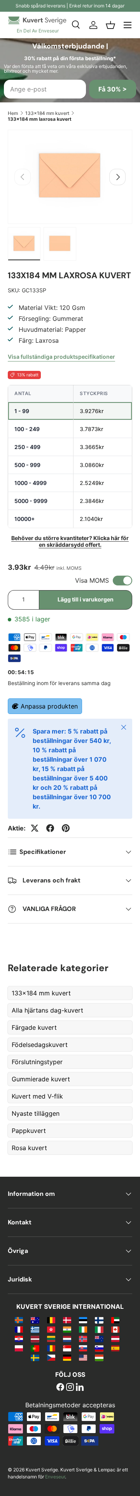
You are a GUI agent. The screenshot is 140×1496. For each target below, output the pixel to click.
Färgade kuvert (34, 1027)
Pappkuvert (29, 1131)
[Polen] (19, 1348)
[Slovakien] (83, 1348)
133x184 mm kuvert (47, 113)
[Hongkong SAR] (51, 1329)
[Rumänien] (51, 1348)
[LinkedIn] (80, 1388)
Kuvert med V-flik (37, 1096)
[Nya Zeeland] (99, 1338)
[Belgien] (51, 1320)
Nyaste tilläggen (36, 1113)
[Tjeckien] (51, 1357)
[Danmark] (67, 1320)
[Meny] (127, 25)
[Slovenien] (99, 1348)
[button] (110, 25)
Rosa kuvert (29, 1148)
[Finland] (99, 1320)
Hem (13, 113)
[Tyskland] (67, 1357)
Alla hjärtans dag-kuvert (47, 1010)
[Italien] (99, 1329)
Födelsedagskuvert (40, 1045)
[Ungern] (99, 1357)
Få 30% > (112, 89)
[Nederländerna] (67, 1338)
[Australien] (35, 1320)
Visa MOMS (92, 580)
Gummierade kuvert (41, 1079)
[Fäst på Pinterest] (66, 828)
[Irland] (83, 1329)
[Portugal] (35, 1348)
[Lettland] (35, 1338)
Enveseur (55, 1477)
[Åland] (19, 1320)
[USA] (83, 1357)
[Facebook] (60, 1388)
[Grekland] (35, 1329)
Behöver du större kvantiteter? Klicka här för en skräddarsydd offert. (70, 541)
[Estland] (83, 1320)
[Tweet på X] (34, 828)
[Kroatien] (19, 1338)
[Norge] (83, 1338)
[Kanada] (115, 1329)
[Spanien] (115, 1348)
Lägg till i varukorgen (86, 599)
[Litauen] (51, 1338)
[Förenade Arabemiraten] (115, 1320)
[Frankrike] (19, 1329)
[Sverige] (35, 1357)
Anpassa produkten (49, 706)
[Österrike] (115, 1338)
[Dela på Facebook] (50, 828)
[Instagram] (70, 1388)
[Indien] (67, 1329)
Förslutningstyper (37, 1062)
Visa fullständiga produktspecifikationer (61, 356)
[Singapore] (67, 1348)
